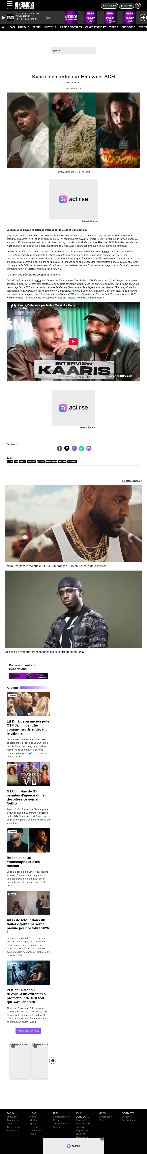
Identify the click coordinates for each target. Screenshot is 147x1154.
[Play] (4, 18)
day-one (62, 462)
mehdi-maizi (51, 462)
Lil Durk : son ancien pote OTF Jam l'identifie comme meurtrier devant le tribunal (28, 727)
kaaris (10, 462)
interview (31, 462)
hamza (22, 462)
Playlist (10, 1123)
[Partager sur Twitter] (66, 449)
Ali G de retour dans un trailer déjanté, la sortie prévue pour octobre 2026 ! (28, 926)
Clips (101, 1120)
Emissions (12, 1116)
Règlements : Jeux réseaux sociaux (83, 1123)
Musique (23, 27)
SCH (38, 280)
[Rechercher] (138, 6)
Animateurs (13, 1120)
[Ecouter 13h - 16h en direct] (28, 675)
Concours (128, 27)
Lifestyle (50, 27)
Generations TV (95, 27)
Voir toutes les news (28, 1030)
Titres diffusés (14, 1127)
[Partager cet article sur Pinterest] (73, 449)
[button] (20, 1060)
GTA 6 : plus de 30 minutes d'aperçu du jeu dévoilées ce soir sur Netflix (27, 797)
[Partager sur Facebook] (59, 449)
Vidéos (113, 27)
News (11, 27)
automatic (72, 462)
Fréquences (13, 1130)
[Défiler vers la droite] (52, 1060)
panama (40, 462)
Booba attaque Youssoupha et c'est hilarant (23, 862)
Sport (36, 27)
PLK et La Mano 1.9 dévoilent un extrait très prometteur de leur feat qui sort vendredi (26, 996)
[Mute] (48, 18)
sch (16, 462)
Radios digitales (71, 27)
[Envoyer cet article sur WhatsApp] (81, 449)
